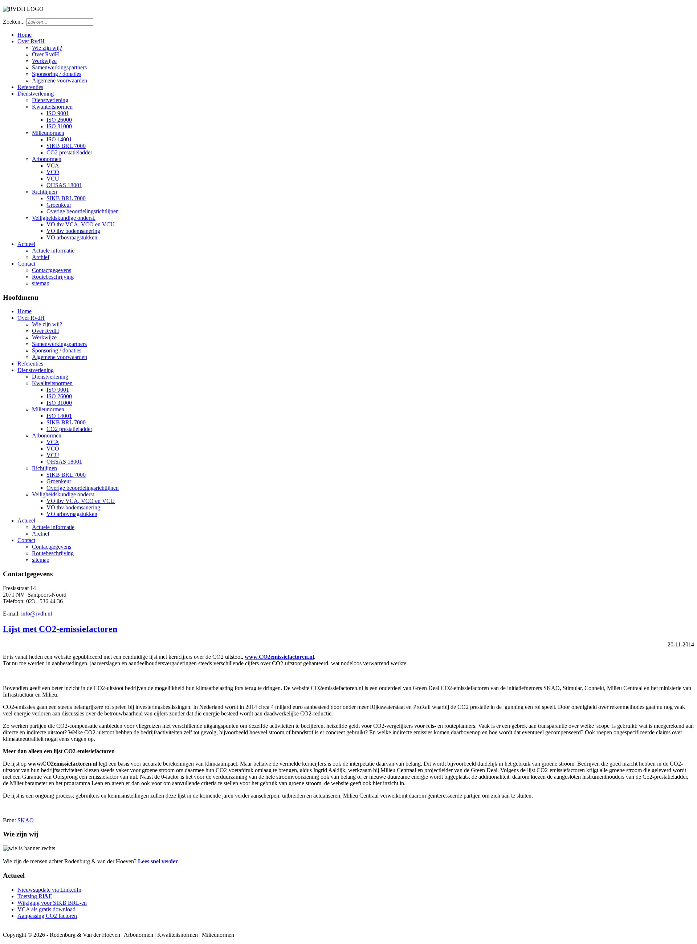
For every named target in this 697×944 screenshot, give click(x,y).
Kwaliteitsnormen (52, 107)
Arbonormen (46, 159)
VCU (52, 179)
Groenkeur (58, 205)
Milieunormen (48, 133)
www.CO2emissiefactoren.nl (279, 657)
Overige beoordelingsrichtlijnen (82, 211)
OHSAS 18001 (64, 185)
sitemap (40, 283)
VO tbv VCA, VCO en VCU (80, 224)
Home (24, 35)
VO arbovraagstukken (71, 237)
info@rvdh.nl (36, 613)
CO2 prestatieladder (69, 152)
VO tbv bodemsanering (73, 231)
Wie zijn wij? (47, 48)
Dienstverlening (35, 93)
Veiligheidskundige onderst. (63, 218)
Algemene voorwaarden (59, 80)
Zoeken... (14, 22)
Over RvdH (31, 41)
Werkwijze (44, 61)
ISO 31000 (59, 126)
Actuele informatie (53, 250)
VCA (52, 165)
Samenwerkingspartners (59, 67)
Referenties (30, 87)
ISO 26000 (59, 120)
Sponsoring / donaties (56, 74)
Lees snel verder (158, 861)
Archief (40, 257)
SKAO (25, 820)
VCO (52, 172)
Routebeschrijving (53, 277)
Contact (26, 264)
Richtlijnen (44, 192)
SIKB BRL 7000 (66, 146)
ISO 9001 (57, 113)
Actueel (26, 244)
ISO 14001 (59, 139)
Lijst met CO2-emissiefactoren (60, 629)
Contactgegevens (51, 270)
